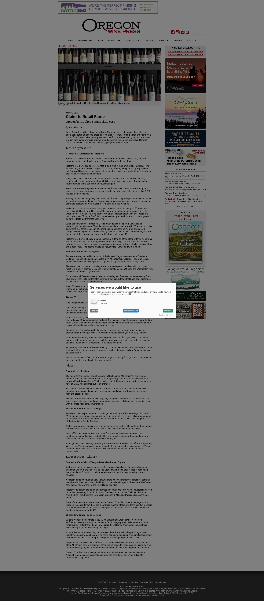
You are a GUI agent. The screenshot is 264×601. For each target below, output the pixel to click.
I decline (94, 311)
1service (102, 303)
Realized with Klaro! (166, 315)
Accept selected (131, 311)
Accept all (168, 311)
